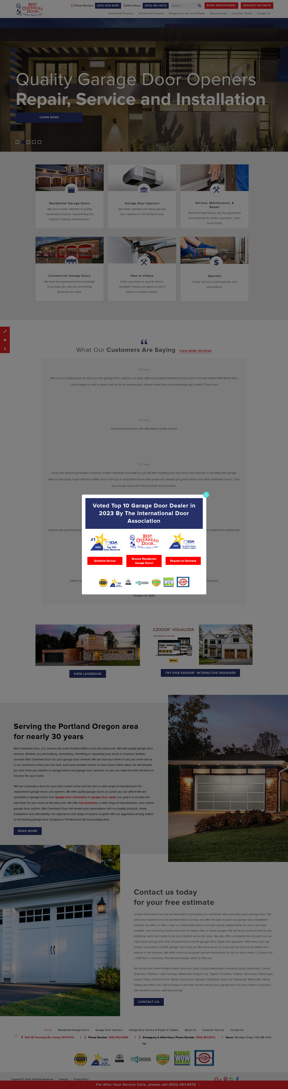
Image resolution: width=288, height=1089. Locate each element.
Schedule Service (105, 561)
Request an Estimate (183, 561)
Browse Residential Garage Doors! (144, 561)
